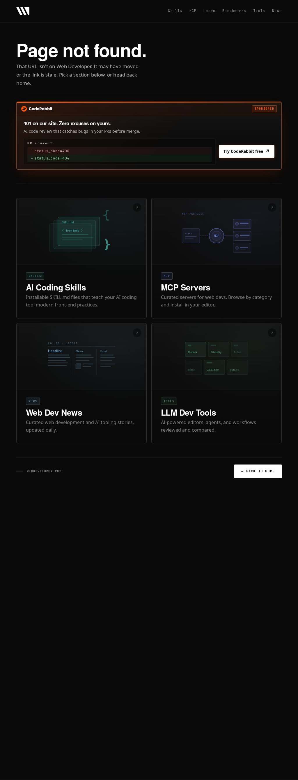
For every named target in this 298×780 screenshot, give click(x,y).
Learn (209, 10)
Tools (259, 10)
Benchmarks (234, 10)
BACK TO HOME (258, 471)
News (277, 10)
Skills (175, 10)
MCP (193, 10)
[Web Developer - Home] (22, 11)
